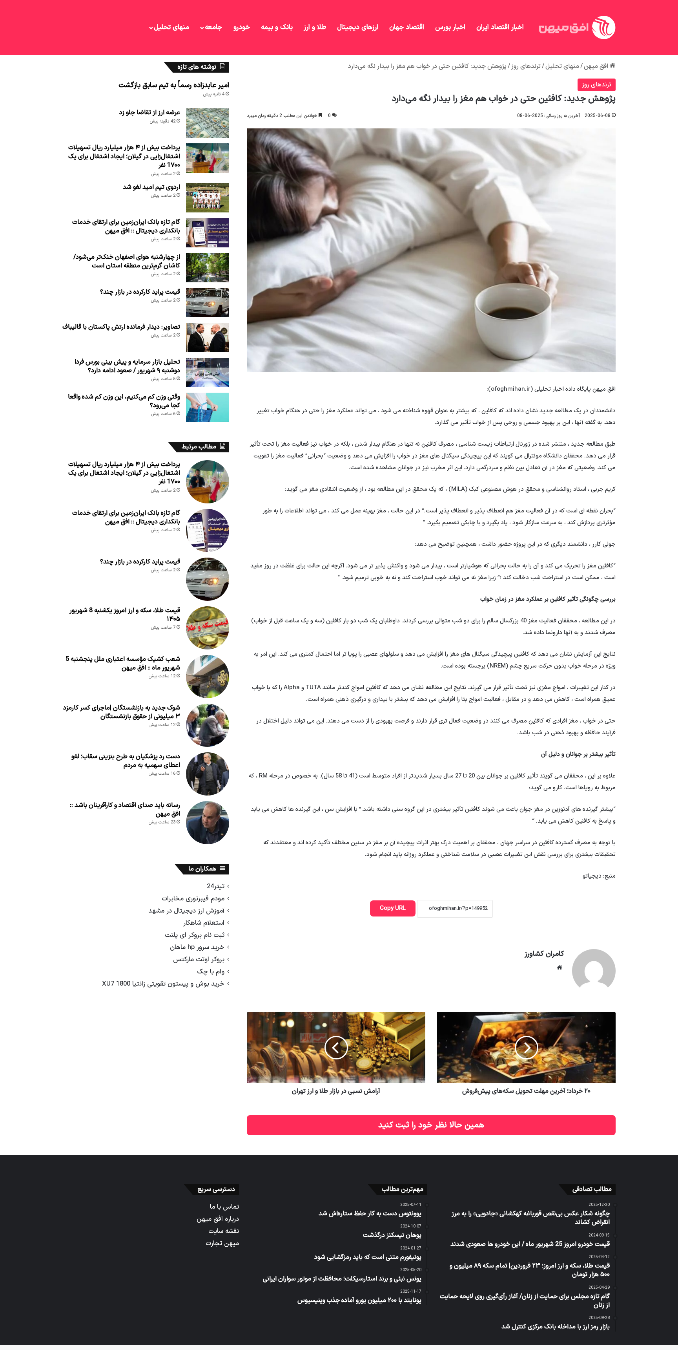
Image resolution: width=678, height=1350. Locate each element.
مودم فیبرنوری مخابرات (193, 899)
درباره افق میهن (218, 1219)
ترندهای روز (526, 66)
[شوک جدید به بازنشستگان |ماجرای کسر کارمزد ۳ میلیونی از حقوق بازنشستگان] (207, 725)
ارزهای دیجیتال (357, 27)
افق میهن (597, 66)
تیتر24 (215, 886)
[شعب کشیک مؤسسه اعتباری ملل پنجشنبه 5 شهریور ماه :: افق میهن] (207, 676)
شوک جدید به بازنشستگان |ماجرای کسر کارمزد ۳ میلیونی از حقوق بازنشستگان (121, 712)
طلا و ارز (315, 27)
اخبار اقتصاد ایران (500, 27)
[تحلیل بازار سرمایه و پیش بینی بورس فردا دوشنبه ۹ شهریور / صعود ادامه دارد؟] (207, 372)
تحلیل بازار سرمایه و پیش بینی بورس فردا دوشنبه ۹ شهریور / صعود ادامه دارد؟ (127, 366)
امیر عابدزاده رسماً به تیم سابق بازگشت (173, 85)
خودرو (241, 27)
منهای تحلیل (171, 27)
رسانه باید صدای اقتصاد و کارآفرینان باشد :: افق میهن (125, 810)
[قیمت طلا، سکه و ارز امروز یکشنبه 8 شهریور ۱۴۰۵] (207, 627)
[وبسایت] (559, 967)
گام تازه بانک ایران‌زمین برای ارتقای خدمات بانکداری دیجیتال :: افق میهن (126, 227)
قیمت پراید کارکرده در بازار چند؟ (140, 292)
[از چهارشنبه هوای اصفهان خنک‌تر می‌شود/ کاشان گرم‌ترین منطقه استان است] (207, 267)
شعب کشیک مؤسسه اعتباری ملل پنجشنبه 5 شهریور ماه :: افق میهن (123, 664)
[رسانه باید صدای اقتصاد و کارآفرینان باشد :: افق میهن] (207, 822)
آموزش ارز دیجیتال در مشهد (186, 911)
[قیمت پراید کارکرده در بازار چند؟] (207, 302)
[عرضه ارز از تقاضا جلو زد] (207, 123)
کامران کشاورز (544, 954)
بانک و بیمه (277, 27)
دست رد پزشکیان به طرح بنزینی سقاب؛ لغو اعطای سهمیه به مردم (125, 761)
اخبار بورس (450, 27)
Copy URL (393, 908)
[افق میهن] (576, 27)
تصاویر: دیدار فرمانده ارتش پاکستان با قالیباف (121, 327)
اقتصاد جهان (406, 27)
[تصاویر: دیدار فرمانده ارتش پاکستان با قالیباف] (207, 337)
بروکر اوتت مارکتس (198, 959)
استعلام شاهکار (203, 923)
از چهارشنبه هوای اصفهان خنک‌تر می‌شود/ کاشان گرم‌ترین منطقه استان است (126, 261)
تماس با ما (224, 1207)
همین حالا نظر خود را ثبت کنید (431, 1125)
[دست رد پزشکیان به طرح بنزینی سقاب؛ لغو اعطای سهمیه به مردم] (207, 774)
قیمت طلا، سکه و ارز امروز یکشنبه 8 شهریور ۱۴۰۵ (124, 615)
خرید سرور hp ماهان (197, 947)
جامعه (213, 27)
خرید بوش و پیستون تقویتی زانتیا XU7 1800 (163, 984)
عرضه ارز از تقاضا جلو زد (149, 112)
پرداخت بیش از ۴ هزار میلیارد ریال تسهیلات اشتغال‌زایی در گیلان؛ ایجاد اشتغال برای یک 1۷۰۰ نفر (124, 156)
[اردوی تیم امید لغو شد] (207, 197)
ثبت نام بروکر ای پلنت (194, 935)
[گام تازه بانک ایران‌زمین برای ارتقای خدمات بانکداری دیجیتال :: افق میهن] (207, 232)
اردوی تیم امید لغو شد (151, 187)
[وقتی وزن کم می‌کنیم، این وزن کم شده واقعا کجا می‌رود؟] (207, 407)
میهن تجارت (222, 1243)
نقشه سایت (223, 1231)
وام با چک (210, 972)
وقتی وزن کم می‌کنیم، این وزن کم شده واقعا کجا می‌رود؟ (124, 401)
